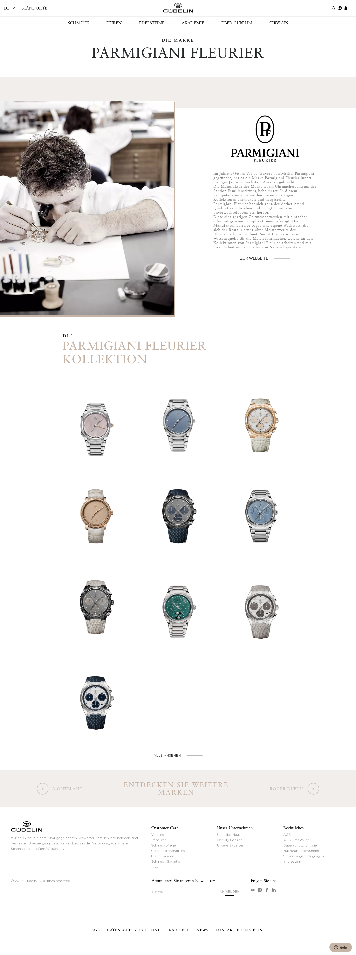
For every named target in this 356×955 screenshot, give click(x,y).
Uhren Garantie (163, 856)
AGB (287, 834)
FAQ (154, 867)
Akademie (193, 22)
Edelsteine (151, 22)
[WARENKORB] (348, 8)
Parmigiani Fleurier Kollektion (134, 352)
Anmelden (229, 891)
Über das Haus (228, 834)
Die (68, 335)
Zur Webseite (254, 258)
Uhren (114, 22)
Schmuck (78, 22)
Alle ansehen (167, 755)
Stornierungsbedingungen (303, 856)
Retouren (158, 840)
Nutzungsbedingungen (301, 850)
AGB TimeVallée (296, 840)
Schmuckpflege (163, 845)
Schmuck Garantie (165, 861)
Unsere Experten (230, 845)
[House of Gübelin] (178, 9)
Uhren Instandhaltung (168, 850)
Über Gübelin (236, 22)
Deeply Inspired (229, 840)
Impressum (292, 861)
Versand (157, 834)
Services (278, 22)
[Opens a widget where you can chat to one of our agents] (340, 948)
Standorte (34, 8)
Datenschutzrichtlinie (300, 845)
